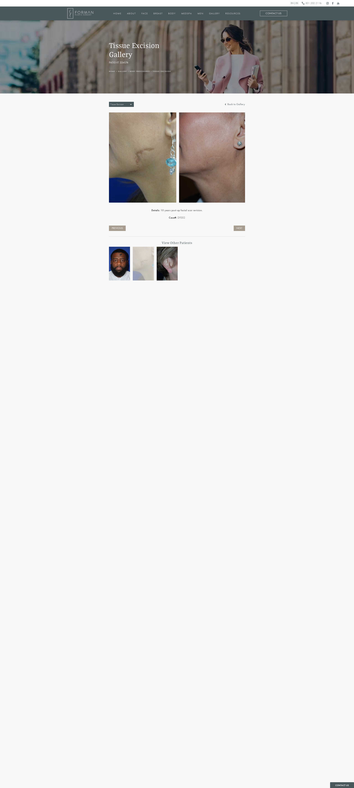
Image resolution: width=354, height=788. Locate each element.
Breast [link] (158, 13)
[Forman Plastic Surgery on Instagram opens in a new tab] (327, 3)
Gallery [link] (214, 13)
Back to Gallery (236, 104)
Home (112, 71)
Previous (117, 228)
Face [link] (144, 13)
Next (239, 228)
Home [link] (117, 13)
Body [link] (172, 13)
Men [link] (200, 13)
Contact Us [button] (342, 785)
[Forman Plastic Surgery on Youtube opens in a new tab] (338, 3)
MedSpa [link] (186, 13)
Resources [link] (233, 13)
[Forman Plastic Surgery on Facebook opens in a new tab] (332, 3)
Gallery (122, 71)
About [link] (131, 13)
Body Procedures (140, 71)
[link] (312, 3)
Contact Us (274, 13)
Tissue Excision (162, 71)
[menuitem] (327, 3)
